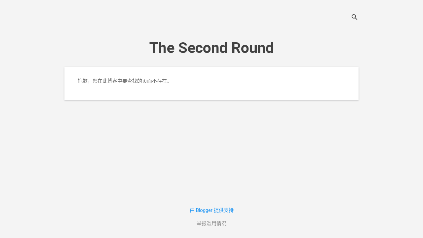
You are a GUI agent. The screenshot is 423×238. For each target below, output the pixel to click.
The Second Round (211, 48)
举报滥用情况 (211, 223)
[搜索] (355, 18)
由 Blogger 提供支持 (212, 210)
